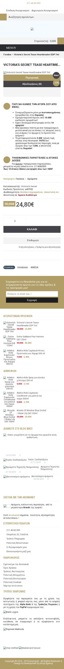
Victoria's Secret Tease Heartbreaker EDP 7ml (28, 324)
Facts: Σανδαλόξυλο (38, 460)
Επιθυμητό (33, 240)
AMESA (34, 267)
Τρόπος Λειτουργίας (14, 571)
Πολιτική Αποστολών (17, 543)
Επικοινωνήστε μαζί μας (18, 551)
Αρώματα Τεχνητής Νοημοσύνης (50, 468)
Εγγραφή (32, 300)
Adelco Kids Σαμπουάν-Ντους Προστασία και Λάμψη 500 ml (31, 352)
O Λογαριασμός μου (16, 547)
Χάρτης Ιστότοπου (13, 585)
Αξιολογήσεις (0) (32, 84)
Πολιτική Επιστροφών (14, 578)
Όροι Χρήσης (10, 568)
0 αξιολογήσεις (26, 247)
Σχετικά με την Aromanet (16, 564)
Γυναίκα (20, 179)
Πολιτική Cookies (12, 582)
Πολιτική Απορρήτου (14, 575)
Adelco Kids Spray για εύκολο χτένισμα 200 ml (31, 379)
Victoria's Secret (29, 186)
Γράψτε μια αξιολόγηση (48, 247)
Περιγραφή (32, 77)
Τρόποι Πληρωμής (15, 538)
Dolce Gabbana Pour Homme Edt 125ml (30, 338)
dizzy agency (46, 663)
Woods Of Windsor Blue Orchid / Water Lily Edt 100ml (31, 412)
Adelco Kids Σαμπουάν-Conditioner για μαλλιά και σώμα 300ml (29, 396)
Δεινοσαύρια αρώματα (42, 476)
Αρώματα (32, 179)
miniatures (22, 267)
